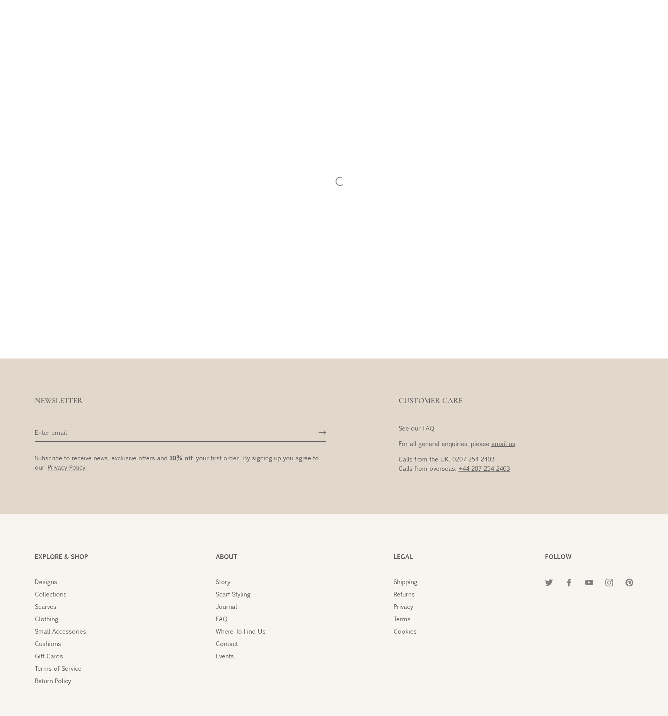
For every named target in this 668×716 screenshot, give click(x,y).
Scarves (45, 606)
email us (503, 443)
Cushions (48, 643)
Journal (226, 606)
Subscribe (577, 663)
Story (223, 582)
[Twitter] (543, 687)
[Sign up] (322, 432)
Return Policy (53, 681)
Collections (50, 594)
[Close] (654, 539)
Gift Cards (49, 656)
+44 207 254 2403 (484, 468)
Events (225, 656)
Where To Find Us (241, 631)
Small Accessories (60, 631)
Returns (404, 594)
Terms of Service (58, 668)
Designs (46, 582)
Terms (402, 619)
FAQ (429, 428)
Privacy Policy (576, 615)
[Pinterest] (611, 687)
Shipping (406, 582)
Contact (227, 643)
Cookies (405, 631)
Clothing (46, 619)
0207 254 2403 (473, 459)
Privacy (403, 606)
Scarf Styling (233, 594)
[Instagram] (594, 687)
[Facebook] (560, 687)
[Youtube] (577, 687)
